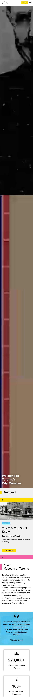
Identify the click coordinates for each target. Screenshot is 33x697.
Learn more (9, 550)
